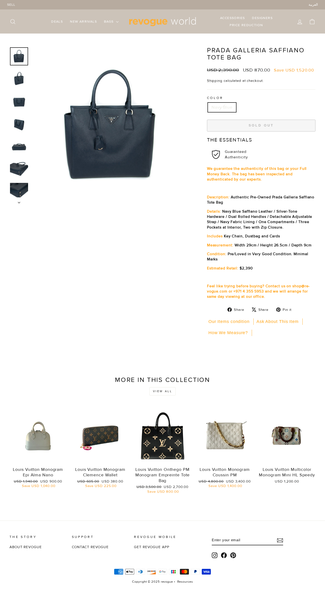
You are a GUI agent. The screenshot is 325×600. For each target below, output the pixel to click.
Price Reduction (246, 25)
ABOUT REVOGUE (26, 547)
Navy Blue (222, 107)
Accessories (232, 18)
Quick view (38, 459)
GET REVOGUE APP (151, 547)
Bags (109, 22)
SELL (11, 5)
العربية (313, 5)
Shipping (214, 80)
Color (215, 98)
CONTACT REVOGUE (90, 547)
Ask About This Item (277, 321)
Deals (57, 22)
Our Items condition (229, 321)
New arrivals (83, 22)
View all (162, 391)
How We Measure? (228, 332)
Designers (262, 18)
